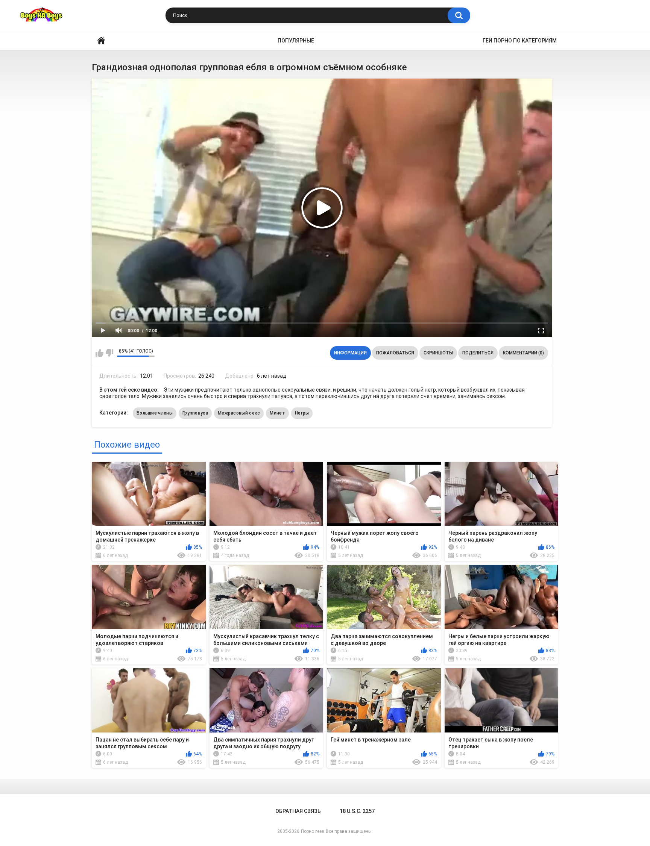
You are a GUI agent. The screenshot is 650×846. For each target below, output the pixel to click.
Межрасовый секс (239, 413)
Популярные (296, 41)
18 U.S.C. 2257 (357, 811)
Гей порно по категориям (520, 41)
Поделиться (478, 353)
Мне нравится (99, 353)
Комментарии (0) (523, 353)
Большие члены (155, 413)
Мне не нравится (109, 353)
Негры (302, 413)
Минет (277, 413)
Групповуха (195, 413)
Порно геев (312, 831)
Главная (101, 40)
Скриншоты (438, 353)
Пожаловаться (395, 353)
